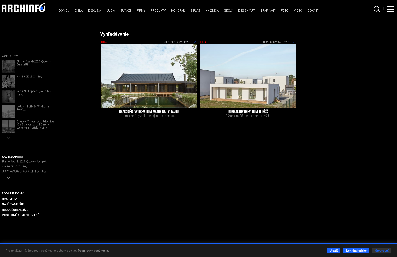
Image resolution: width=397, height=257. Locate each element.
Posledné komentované (20, 215)
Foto (284, 10)
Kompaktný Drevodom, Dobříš (248, 112)
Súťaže (125, 10)
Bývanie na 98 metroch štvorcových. (248, 115)
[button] (8, 138)
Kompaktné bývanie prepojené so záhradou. (149, 115)
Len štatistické (356, 250)
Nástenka (9, 198)
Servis (195, 10)
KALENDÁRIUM (12, 156)
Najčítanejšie (13, 204)
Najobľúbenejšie (15, 209)
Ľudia (111, 10)
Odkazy (313, 10)
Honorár (178, 10)
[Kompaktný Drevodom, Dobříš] (248, 76)
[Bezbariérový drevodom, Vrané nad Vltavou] (149, 76)
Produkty (158, 10)
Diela (79, 10)
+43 (294, 42)
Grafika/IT (267, 10)
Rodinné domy (13, 193)
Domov (64, 10)
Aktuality (10, 56)
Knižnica (212, 10)
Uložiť (333, 250)
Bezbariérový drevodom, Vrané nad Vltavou (149, 112)
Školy (228, 10)
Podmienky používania (93, 250)
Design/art (246, 10)
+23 (195, 42)
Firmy (141, 10)
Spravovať (382, 250)
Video (298, 10)
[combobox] (377, 9)
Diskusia (94, 10)
